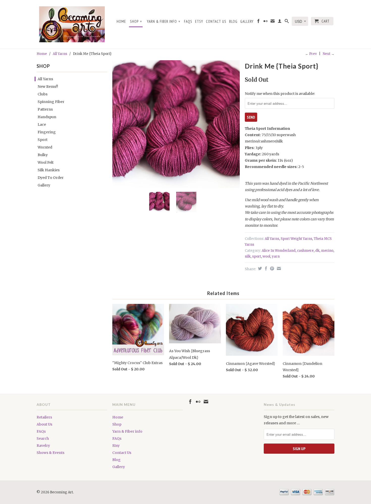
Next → (328, 54)
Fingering (47, 132)
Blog (233, 21)
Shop (136, 21)
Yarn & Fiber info (163, 21)
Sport (42, 139)
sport (256, 256)
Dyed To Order (51, 177)
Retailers (44, 417)
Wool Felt (46, 162)
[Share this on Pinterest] (271, 268)
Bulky (43, 155)
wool (266, 256)
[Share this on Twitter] (259, 268)
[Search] (287, 22)
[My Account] (280, 22)
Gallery (247, 21)
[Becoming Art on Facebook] (258, 22)
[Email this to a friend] (278, 268)
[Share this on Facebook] (265, 268)
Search (43, 438)
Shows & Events (50, 452)
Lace (42, 124)
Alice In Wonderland (279, 250)
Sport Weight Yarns (296, 239)
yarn (276, 256)
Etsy (199, 21)
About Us (44, 424)
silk (248, 256)
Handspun (47, 117)
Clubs (42, 94)
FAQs (188, 21)
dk (317, 250)
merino (327, 250)
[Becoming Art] (72, 24)
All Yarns (60, 54)
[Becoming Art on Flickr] (265, 22)
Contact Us (216, 21)
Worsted (45, 147)
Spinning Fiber (51, 101)
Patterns (45, 109)
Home (121, 21)
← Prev (311, 54)
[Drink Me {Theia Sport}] (176, 124)
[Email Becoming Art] (273, 22)
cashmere (305, 250)
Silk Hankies (49, 170)
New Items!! (48, 86)
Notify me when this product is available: (280, 93)
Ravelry (43, 445)
